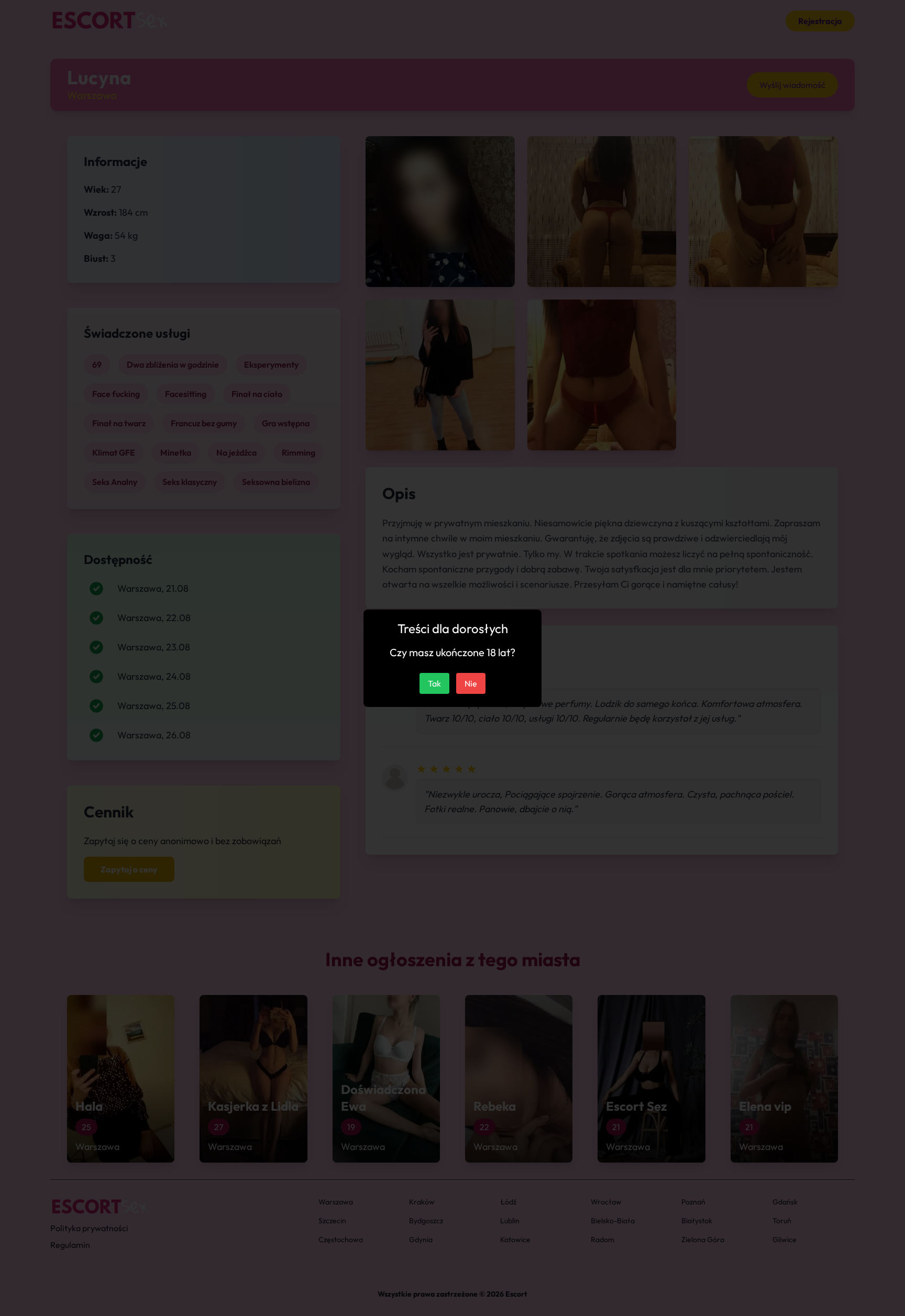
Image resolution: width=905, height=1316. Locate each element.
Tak (434, 683)
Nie (471, 683)
